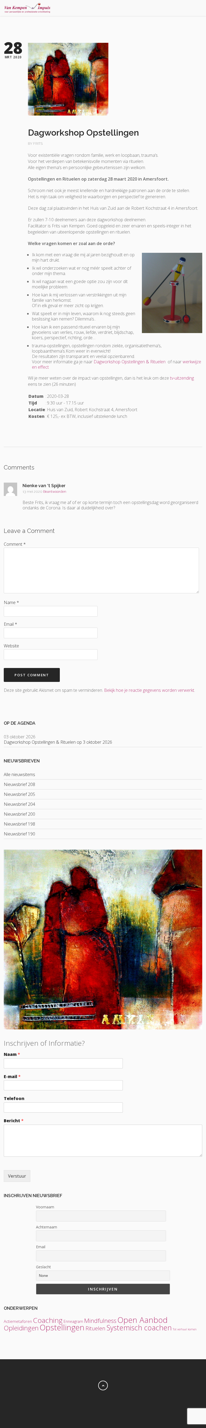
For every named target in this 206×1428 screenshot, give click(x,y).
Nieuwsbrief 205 (19, 794)
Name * (11, 602)
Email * (10, 624)
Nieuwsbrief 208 (19, 784)
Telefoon (14, 1098)
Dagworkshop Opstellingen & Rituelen (129, 362)
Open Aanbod (142, 1320)
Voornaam (45, 1206)
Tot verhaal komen (185, 1329)
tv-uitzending (182, 378)
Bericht (14, 1121)
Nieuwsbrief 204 (19, 804)
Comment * (15, 544)
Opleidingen (21, 1327)
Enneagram (73, 1321)
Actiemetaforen (18, 1321)
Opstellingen (62, 1327)
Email (40, 1246)
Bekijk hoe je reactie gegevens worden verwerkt (149, 690)
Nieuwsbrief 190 (19, 834)
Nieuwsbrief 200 (19, 814)
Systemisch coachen (139, 1327)
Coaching (47, 1320)
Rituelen (95, 1328)
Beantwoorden (54, 492)
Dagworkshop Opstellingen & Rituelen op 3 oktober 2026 (58, 742)
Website (11, 646)
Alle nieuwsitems (19, 774)
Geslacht (43, 1266)
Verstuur (17, 1176)
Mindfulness (100, 1320)
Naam (12, 1054)
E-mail (12, 1076)
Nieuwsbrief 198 (19, 824)
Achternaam (46, 1227)
